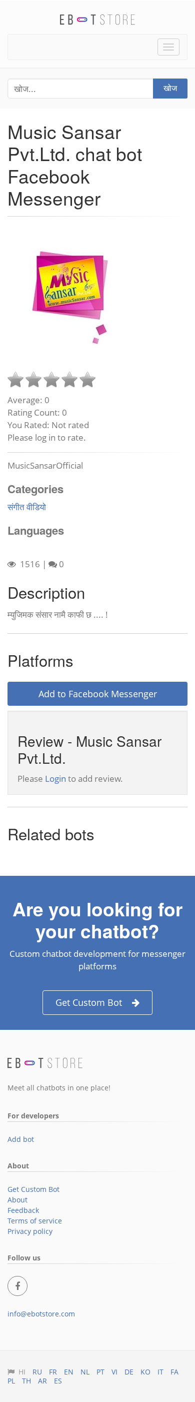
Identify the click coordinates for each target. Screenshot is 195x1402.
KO (145, 1371)
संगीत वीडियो (27, 507)
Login (55, 778)
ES (58, 1380)
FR (53, 1371)
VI (115, 1371)
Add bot (21, 1139)
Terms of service (35, 1220)
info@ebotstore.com (41, 1313)
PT (100, 1371)
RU (37, 1371)
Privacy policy (30, 1231)
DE (129, 1371)
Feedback (23, 1210)
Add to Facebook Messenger (97, 694)
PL (11, 1380)
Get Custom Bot (89, 1002)
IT (161, 1371)
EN (69, 1371)
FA (174, 1371)
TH (26, 1380)
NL (85, 1371)
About (18, 1199)
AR (42, 1380)
